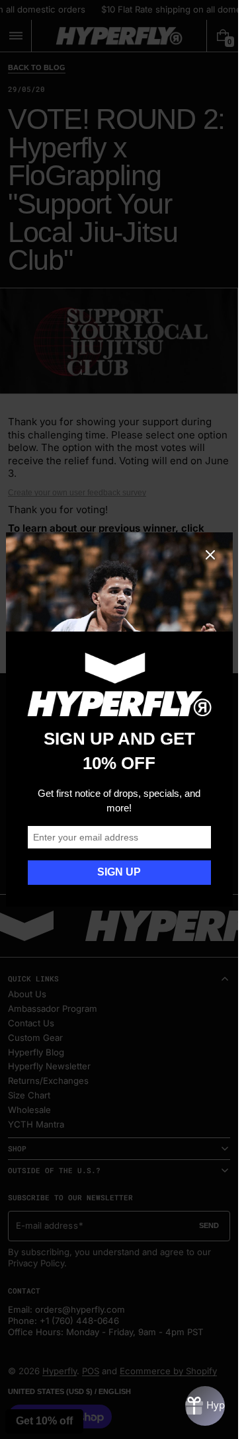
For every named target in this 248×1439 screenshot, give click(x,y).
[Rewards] (205, 1406)
